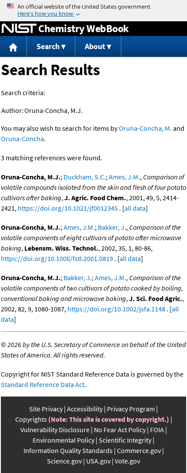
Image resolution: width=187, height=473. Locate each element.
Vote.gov (127, 460)
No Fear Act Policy (120, 429)
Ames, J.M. (124, 176)
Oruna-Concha (22, 138)
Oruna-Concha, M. (145, 128)
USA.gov (98, 460)
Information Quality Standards (68, 450)
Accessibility (85, 408)
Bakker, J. (112, 227)
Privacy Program (131, 408)
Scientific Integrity (125, 440)
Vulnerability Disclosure (55, 429)
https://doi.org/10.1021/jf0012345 (68, 208)
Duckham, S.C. (84, 176)
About (95, 46)
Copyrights (31, 419)
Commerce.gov (139, 450)
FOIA (157, 429)
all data (135, 208)
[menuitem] (13, 46)
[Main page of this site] (13, 46)
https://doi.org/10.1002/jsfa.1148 (116, 308)
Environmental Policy (63, 440)
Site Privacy (46, 408)
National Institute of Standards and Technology (19, 28)
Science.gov (64, 460)
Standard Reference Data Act (42, 384)
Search (48, 46)
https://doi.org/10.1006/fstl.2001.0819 (57, 258)
